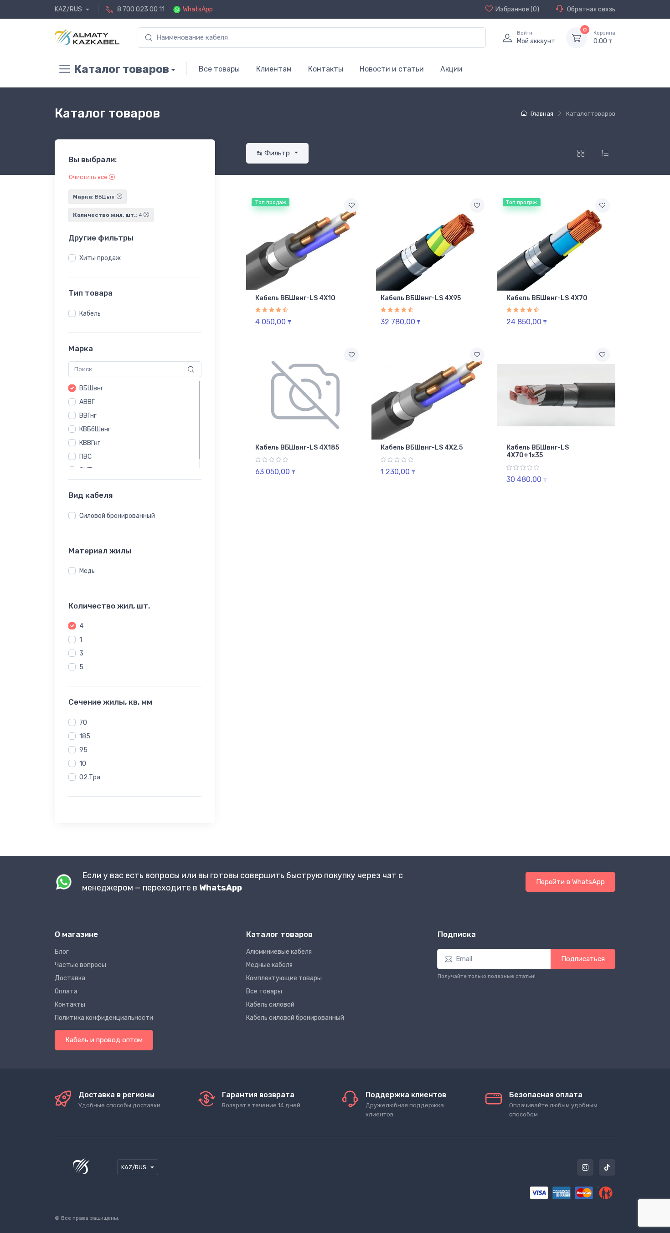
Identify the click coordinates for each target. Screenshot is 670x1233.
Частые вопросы (80, 965)
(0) (517, 9)
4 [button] (81, 626)
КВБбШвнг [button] (95, 429)
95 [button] (83, 750)
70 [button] (83, 722)
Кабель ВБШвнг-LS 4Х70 (547, 298)
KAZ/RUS (69, 9)
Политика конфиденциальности (104, 1018)
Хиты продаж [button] (100, 258)
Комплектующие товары (284, 978)
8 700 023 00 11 (141, 9)
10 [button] (82, 763)
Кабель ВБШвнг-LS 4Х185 (297, 447)
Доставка (70, 978)
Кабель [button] (90, 313)
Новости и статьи (392, 69)
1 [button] (80, 640)
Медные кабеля (269, 965)
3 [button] (81, 653)
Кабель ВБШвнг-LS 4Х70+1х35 (537, 451)
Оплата (66, 991)
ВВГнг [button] (88, 416)
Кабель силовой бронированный (295, 1018)
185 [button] (84, 736)
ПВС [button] (85, 456)
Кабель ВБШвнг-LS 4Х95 (421, 298)
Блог (62, 952)
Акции (451, 69)
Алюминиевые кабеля (279, 952)
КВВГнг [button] (89, 443)
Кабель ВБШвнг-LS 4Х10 (295, 298)
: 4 (108, 215)
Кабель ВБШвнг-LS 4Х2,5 (422, 447)
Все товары (219, 69)
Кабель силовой (270, 1004)
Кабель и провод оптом (104, 1040)
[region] (134, 258)
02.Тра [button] (89, 777)
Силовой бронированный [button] (117, 516)
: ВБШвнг (95, 197)
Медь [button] (87, 571)
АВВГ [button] (87, 402)
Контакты (325, 69)
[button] (72, 257)
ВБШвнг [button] (91, 388)
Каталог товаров (121, 69)
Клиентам (274, 69)
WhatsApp (198, 9)
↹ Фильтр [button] (274, 153)
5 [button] (81, 667)
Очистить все (89, 177)
